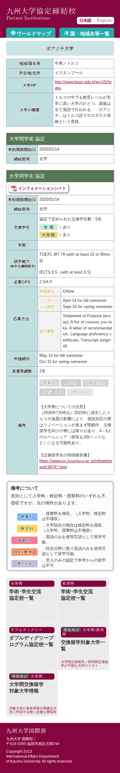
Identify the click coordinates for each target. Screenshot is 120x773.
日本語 (85, 20)
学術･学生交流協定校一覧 (25, 591)
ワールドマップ (34, 33)
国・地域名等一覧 (90, 33)
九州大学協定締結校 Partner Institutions (41, 14)
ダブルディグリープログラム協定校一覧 (31, 637)
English (104, 20)
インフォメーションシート (41, 188)
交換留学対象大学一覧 (84, 647)
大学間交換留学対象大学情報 (33, 694)
